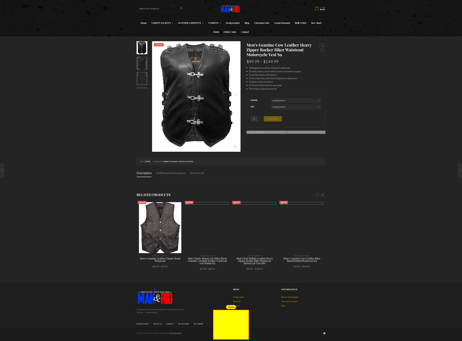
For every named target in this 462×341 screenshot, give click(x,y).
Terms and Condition (289, 301)
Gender (253, 100)
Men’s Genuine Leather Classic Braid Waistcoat (160, 259)
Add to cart (272, 119)
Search (181, 8)
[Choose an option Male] (295, 100)
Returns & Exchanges (289, 297)
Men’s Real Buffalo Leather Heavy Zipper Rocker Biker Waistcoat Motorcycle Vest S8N (254, 261)
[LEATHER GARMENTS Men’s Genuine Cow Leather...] (2, 170)
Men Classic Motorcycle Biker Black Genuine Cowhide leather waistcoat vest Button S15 (207, 261)
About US (237, 301)
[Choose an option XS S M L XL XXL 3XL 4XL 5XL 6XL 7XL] (295, 107)
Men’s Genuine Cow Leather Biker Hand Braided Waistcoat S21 (301, 259)
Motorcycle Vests (185, 161)
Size (252, 107)
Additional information (171, 172)
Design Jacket (238, 297)
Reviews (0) (197, 172)
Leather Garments (170, 161)
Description (144, 172)
